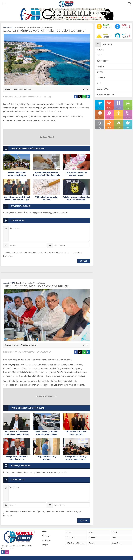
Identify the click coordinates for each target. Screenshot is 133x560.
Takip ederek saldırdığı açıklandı (47, 457)
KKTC (13, 27)
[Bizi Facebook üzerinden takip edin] (3, 552)
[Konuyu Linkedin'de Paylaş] (88, 96)
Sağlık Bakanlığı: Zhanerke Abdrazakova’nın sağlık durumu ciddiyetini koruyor (47, 434)
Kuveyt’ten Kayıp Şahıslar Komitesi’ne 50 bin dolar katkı (46, 173)
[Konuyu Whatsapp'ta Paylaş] (84, 96)
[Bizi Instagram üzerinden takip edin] (7, 552)
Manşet (15, 345)
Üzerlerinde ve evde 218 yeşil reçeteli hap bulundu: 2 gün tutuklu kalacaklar (17, 199)
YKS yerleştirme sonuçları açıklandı (46, 198)
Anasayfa (6, 27)
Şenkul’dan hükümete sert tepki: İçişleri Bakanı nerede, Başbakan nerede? (16, 434)
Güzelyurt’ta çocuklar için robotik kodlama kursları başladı (76, 459)
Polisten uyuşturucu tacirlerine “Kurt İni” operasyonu (76, 198)
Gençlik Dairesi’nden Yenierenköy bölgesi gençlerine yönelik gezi (17, 175)
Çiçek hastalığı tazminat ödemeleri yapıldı (76, 173)
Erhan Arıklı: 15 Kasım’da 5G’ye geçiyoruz (76, 433)
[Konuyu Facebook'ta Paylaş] (76, 96)
